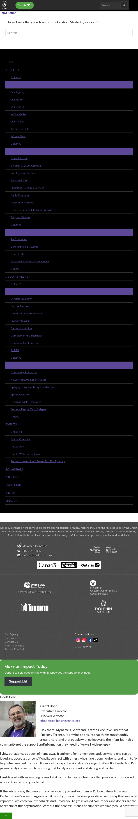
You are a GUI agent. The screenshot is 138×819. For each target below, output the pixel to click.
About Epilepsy (17, 276)
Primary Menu (133, 5)
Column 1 (16, 431)
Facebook (13, 485)
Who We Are (19, 84)
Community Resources (24, 372)
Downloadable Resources (26, 401)
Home (9, 62)
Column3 (16, 224)
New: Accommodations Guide (28, 379)
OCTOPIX (86, 647)
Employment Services (23, 173)
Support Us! (18, 681)
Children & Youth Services (26, 165)
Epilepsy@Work (20, 394)
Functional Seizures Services (27, 187)
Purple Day (17, 446)
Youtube (12, 477)
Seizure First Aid (20, 306)
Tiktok (10, 493)
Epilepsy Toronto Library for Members (33, 387)
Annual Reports (20, 129)
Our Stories (17, 106)
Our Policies (18, 121)
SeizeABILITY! (19, 180)
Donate (22, 5)
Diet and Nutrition (21, 328)
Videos (15, 416)
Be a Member (19, 239)
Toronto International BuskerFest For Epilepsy (38, 461)
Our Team (17, 99)
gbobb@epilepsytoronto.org (60, 721)
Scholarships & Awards (24, 246)
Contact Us (17, 254)
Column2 (16, 143)
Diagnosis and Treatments (26, 313)
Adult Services (19, 158)
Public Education (20, 195)
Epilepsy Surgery (20, 321)
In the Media (18, 114)
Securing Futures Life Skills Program (32, 210)
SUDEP (15, 350)
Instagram (14, 469)
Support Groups (20, 217)
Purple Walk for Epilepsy (25, 454)
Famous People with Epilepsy (28, 409)
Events (11, 424)
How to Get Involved (25, 232)
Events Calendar (20, 439)
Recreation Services (22, 202)
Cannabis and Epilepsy (24, 343)
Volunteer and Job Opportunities (30, 261)
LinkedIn (12, 500)
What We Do (19, 151)
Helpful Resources (24, 365)
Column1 (16, 77)
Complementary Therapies (27, 335)
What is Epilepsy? (21, 298)
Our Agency (18, 92)
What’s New (18, 136)
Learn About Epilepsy (25, 291)
